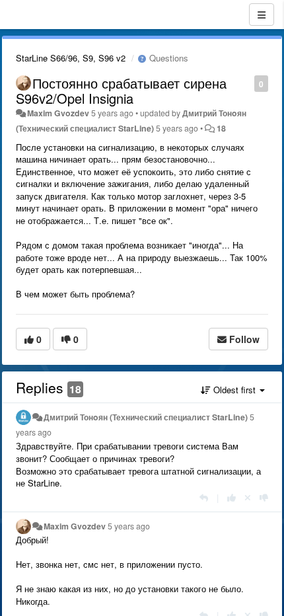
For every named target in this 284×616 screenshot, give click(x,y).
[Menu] (261, 14)
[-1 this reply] (264, 497)
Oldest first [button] (234, 389)
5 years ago (129, 526)
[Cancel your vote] (247, 497)
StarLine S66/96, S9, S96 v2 (70, 58)
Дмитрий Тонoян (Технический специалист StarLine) (146, 417)
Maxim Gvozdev (58, 113)
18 (221, 128)
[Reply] (203, 497)
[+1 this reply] (231, 497)
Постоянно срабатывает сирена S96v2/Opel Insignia (121, 90)
